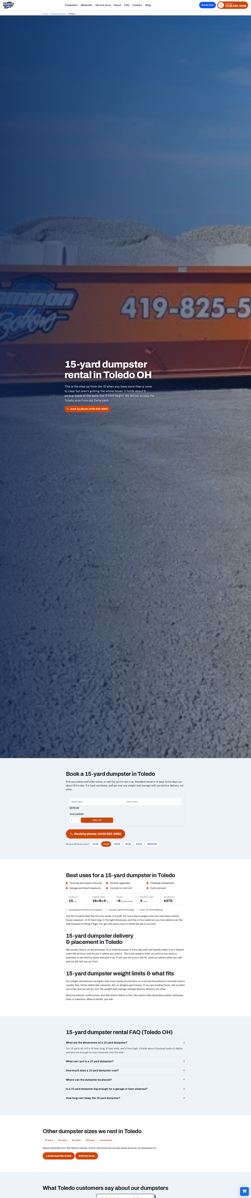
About (117, 5)
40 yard (90, 1140)
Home (45, 14)
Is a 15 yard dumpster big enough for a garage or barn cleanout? (107, 1088)
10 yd (95, 844)
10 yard (49, 1140)
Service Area (103, 5)
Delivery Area (87, 1156)
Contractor (106, 1140)
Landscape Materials (58, 1156)
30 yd (128, 844)
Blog (148, 5)
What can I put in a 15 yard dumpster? (90, 1061)
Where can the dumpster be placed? (89, 1079)
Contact (137, 5)
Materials (86, 5)
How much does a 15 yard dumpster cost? (92, 1070)
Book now (207, 5)
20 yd (117, 844)
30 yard (76, 1140)
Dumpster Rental (58, 14)
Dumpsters (71, 5)
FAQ (126, 5)
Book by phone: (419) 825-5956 (89, 408)
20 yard (62, 1140)
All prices (152, 844)
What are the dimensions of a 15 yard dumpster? (96, 1042)
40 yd (139, 844)
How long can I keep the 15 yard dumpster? (93, 1098)
